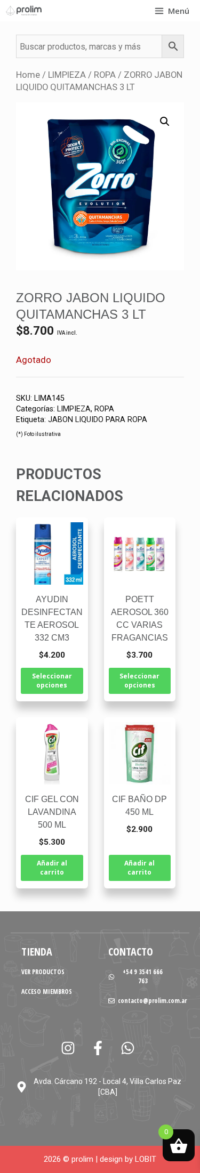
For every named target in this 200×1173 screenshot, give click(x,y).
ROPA (105, 75)
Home (28, 75)
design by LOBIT (128, 1159)
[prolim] (24, 10)
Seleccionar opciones (52, 681)
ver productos (43, 971)
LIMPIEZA (67, 75)
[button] (164, 121)
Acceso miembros (46, 991)
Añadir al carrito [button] (52, 868)
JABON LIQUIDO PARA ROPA (97, 419)
